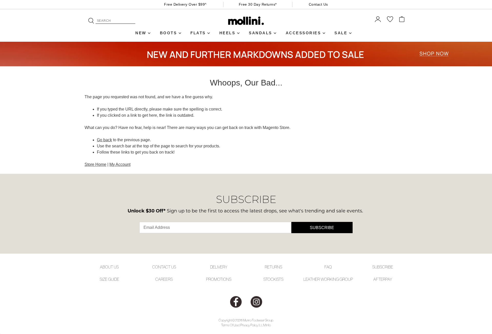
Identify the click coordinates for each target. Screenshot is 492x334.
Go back (104, 140)
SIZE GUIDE (109, 279)
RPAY (387, 279)
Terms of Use (230, 325)
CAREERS (164, 279)
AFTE (378, 279)
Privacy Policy (249, 325)
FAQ (328, 267)
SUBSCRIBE (382, 267)
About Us (109, 267)
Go (91, 21)
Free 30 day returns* (258, 4)
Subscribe (322, 227)
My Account (119, 164)
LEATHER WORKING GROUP (328, 279)
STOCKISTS (273, 279)
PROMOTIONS (218, 279)
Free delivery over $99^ (185, 4)
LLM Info (265, 325)
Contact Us (318, 4)
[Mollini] (246, 21)
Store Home (95, 164)
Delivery (218, 267)
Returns (273, 267)
